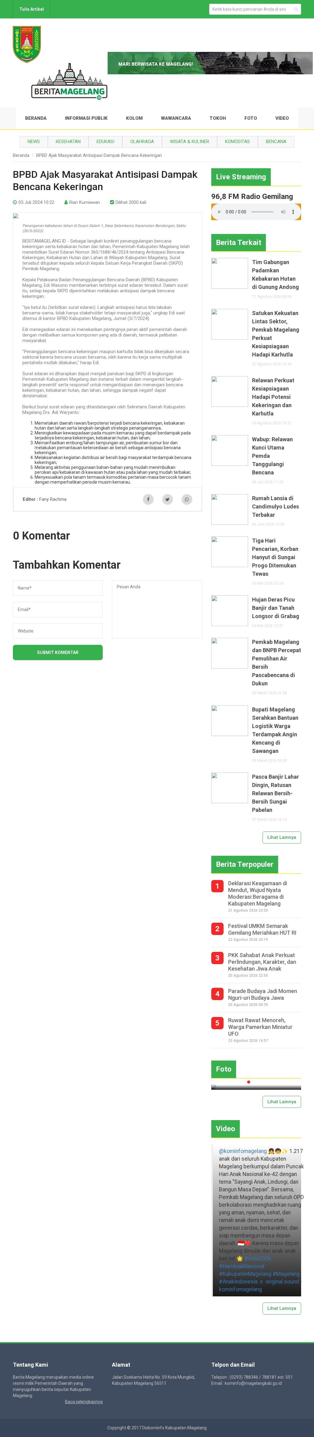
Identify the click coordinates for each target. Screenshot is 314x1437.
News (34, 141)
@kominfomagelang (243, 1151)
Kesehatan (68, 141)
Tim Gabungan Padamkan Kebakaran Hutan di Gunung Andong (275, 274)
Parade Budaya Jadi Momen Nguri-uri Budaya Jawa (262, 994)
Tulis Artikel (31, 9)
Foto (250, 118)
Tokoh (217, 118)
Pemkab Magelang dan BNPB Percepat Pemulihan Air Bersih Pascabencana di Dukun (276, 663)
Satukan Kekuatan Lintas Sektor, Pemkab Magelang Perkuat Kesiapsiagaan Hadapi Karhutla (275, 334)
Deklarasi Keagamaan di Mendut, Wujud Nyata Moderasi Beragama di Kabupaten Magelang (257, 893)
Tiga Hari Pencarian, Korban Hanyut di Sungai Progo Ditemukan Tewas (275, 557)
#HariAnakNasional (241, 1266)
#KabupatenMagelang (245, 1274)
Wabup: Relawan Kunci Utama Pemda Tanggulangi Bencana (272, 456)
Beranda (36, 118)
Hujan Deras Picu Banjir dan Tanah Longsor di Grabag (275, 607)
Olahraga (142, 141)
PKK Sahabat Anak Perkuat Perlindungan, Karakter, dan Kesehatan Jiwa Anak (262, 962)
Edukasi (105, 141)
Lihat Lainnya (281, 837)
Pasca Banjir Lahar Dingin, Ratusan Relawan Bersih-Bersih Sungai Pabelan (275, 793)
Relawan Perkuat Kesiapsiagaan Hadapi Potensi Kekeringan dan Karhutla (273, 397)
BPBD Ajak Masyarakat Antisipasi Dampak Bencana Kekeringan (99, 155)
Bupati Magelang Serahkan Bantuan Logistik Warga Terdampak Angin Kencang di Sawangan (275, 730)
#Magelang (286, 1274)
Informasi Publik (86, 118)
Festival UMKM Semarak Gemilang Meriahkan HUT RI (262, 929)
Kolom (134, 118)
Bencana (276, 141)
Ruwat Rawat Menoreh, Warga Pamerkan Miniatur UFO (260, 1027)
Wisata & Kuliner (189, 141)
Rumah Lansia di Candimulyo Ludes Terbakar (275, 506)
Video (282, 118)
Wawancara (176, 118)
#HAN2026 (257, 1259)
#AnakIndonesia (238, 1282)
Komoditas (237, 141)
